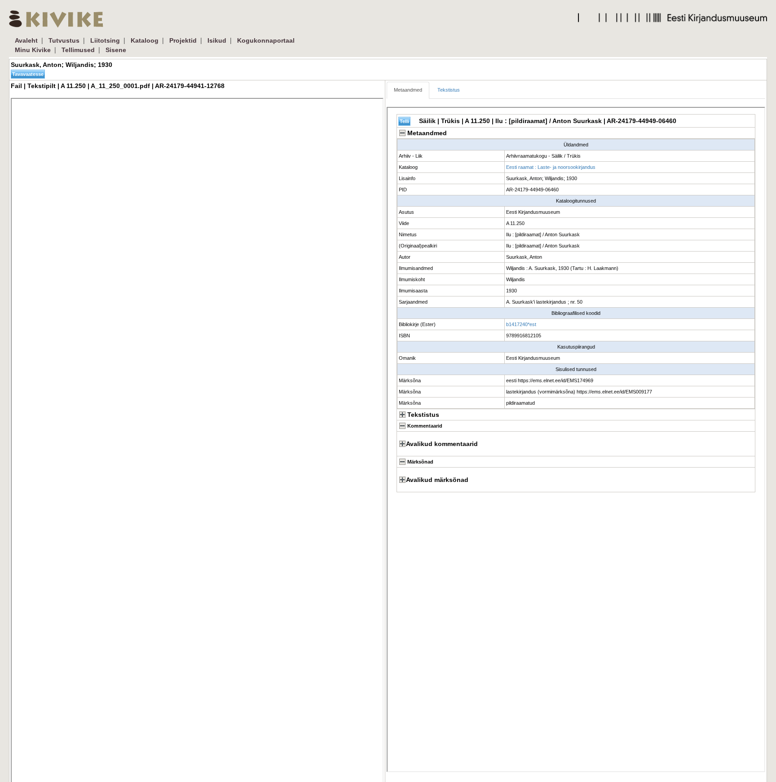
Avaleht (26, 40)
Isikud (216, 40)
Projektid (183, 40)
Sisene (116, 49)
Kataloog (145, 40)
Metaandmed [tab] (408, 90)
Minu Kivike (33, 49)
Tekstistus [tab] (448, 90)
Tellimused (78, 49)
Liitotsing (105, 40)
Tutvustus (63, 40)
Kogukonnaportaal (266, 40)
